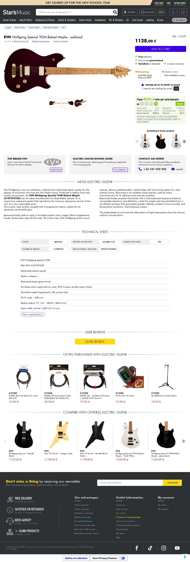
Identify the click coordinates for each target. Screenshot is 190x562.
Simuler (180, 103)
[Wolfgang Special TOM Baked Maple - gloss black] (160, 141)
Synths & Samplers (67, 20)
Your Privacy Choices (104, 558)
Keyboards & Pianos (45, 20)
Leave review (95, 341)
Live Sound (137, 20)
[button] (55, 103)
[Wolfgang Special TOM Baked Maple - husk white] (145, 141)
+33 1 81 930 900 (30, 523)
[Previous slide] (137, 141)
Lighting (150, 20)
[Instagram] (163, 548)
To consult (120, 170)
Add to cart (160, 49)
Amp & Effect (26, 20)
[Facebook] (136, 548)
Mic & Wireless (116, 20)
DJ (127, 20)
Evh (63, 27)
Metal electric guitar (50, 27)
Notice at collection (76, 558)
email (179, 169)
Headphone (100, 20)
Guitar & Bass (10, 20)
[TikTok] (150, 548)
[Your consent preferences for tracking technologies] (185, 557)
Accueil (8, 27)
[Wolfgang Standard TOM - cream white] (176, 141)
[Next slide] (184, 141)
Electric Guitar (34, 27)
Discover (56, 170)
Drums (160, 20)
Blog (118, 537)
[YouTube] (177, 548)
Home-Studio (85, 20)
